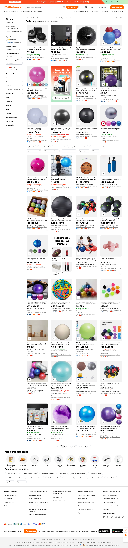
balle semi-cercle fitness (36, 477)
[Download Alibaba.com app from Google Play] (118, 531)
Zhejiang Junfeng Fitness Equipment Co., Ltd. (111, 99)
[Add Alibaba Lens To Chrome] (30, 531)
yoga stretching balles (48, 473)
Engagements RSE (9, 502)
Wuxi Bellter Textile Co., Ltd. (84, 393)
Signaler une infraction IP (85, 509)
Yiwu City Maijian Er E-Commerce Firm (37, 392)
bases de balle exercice (79, 473)
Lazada (64, 539)
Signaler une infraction (84, 513)
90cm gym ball (85, 151)
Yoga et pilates (65, 18)
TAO (78, 539)
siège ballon (22, 482)
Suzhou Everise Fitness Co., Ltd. (85, 227)
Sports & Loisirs (37, 18)
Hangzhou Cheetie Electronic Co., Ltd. (62, 58)
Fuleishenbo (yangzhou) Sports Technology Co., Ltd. (111, 355)
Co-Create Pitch (8, 498)
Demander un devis (59, 500)
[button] (64, 7)
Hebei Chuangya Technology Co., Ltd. (86, 434)
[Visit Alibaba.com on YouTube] (119, 517)
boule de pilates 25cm (54, 477)
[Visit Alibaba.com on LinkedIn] (108, 517)
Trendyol (83, 539)
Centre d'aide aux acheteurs (86, 495)
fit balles (96, 151)
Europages (91, 539)
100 (85, 446)
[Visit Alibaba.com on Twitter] (112, 517)
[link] (125, 530)
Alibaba (28, 18)
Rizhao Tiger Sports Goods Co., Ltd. (86, 57)
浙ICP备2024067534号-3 (111, 545)
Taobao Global (72, 539)
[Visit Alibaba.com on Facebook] (104, 517)
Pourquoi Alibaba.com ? (10, 495)
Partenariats (106, 509)
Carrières (6, 506)
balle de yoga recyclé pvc (99, 146)
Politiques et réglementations (37, 514)
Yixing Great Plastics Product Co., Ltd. (37, 267)
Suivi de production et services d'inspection (38, 510)
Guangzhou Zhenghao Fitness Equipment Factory (111, 393)
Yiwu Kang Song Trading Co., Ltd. (85, 314)
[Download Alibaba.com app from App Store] (104, 531)
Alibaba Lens (12, 531)
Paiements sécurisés (35, 495)
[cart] (92, 7)
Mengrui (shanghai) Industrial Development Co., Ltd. (86, 136)
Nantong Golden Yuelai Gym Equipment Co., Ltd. (86, 98)
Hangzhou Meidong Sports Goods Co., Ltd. (86, 186)
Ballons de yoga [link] (76, 18)
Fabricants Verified (58, 497)
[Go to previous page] (59, 446)
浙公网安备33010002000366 (94, 545)
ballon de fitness (111, 477)
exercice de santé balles (61, 146)
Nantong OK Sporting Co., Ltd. (109, 227)
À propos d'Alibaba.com (11, 491)
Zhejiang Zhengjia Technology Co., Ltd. (37, 190)
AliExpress (37, 539)
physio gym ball (69, 477)
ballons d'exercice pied (52, 151)
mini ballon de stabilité (35, 151)
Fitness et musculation (51, 18)
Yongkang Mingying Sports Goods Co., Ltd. (111, 437)
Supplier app (50, 531)
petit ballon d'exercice (70, 151)
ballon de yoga (83, 477)
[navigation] (14, 232)
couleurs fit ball (64, 473)
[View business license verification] (81, 545)
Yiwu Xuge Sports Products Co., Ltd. (110, 268)
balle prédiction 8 (12, 473)
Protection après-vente (35, 506)
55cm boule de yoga (96, 473)
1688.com (45, 539)
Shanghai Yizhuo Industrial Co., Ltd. (37, 140)
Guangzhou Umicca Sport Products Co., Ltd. (37, 312)
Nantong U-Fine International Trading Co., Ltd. (86, 266)
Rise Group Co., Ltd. (57, 438)
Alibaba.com (93, 531)
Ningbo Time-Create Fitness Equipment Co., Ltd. (62, 139)
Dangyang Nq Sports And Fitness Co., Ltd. (62, 397)
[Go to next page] (89, 446)
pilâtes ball (11, 482)
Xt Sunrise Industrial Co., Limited (36, 438)
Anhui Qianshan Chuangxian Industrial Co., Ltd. (62, 310)
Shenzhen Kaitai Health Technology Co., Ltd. (62, 355)
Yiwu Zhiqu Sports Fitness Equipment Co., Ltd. (111, 186)
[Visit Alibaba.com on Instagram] (115, 517)
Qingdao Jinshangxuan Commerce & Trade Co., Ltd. (111, 60)
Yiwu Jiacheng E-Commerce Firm (110, 140)
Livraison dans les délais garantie (38, 502)
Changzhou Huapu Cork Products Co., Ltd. (37, 353)
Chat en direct (82, 498)
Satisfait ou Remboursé (35, 498)
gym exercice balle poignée (30, 473)
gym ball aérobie (45, 146)
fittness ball (32, 146)
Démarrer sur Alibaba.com (110, 498)
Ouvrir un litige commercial (86, 502)
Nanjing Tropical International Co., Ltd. (62, 229)
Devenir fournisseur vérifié (111, 506)
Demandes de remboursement (87, 506)
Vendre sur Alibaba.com (110, 495)
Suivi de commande (109, 502)
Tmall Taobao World (54, 539)
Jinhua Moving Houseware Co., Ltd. (61, 187)
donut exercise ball (97, 477)
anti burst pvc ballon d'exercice (16, 477)
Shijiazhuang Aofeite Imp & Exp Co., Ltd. (37, 97)
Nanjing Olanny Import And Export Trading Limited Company (111, 310)
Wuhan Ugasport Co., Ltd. (83, 353)
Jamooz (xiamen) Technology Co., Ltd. (37, 57)
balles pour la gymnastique (80, 146)
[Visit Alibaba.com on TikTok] (123, 517)
